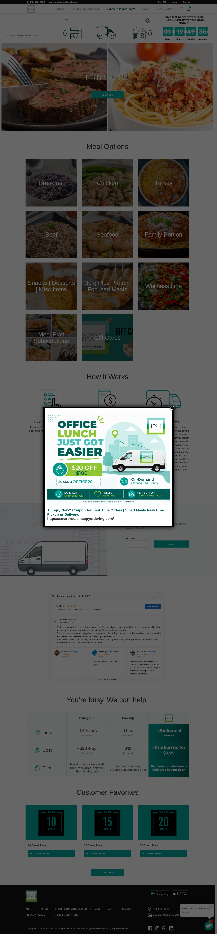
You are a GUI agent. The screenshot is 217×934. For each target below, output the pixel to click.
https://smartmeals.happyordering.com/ (80, 519)
